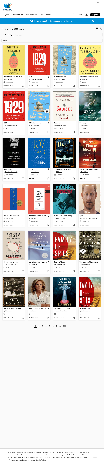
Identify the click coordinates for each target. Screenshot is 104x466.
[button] (77, 15)
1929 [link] (30, 77)
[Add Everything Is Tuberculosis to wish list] (23, 86)
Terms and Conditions (43, 452)
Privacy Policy (59, 452)
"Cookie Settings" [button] (36, 458)
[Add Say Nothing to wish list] (23, 178)
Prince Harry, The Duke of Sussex (90, 218)
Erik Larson (59, 172)
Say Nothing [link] (7, 169)
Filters (5, 41)
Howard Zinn (34, 218)
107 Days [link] (32, 169)
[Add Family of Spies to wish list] (73, 271)
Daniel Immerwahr (10, 265)
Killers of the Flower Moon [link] (89, 169)
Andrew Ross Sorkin (36, 79)
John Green (8, 79)
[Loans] (86, 15)
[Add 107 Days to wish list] (48, 178)
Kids (41, 15)
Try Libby (33, 21)
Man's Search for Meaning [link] (63, 216)
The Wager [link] (83, 123)
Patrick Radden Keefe (11, 172)
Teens (48, 15)
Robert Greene (9, 218)
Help (98, 3)
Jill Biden (33, 311)
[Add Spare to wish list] (99, 225)
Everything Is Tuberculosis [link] (12, 77)
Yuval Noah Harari (61, 125)
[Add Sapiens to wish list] (73, 132)
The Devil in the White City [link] (63, 169)
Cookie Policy (40, 460)
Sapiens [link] (57, 123)
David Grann (84, 125)
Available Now (31, 15)
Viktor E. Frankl (60, 218)
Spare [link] (81, 216)
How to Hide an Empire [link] (11, 262)
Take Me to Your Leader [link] (62, 308)
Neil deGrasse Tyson (61, 311)
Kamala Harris (35, 172)
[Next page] (70, 326)
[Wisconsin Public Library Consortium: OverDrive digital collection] (7, 7)
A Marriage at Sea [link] (60, 77)
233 (64, 326)
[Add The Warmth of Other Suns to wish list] (99, 271)
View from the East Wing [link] (37, 308)
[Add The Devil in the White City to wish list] (73, 178)
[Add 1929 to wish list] (48, 86)
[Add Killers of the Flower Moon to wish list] (99, 178)
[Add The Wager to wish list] (99, 132)
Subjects (6, 15)
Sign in (95, 15)
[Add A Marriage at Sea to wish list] (73, 86)
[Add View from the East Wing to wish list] (48, 318)
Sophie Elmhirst (60, 79)
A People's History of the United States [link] (38, 216)
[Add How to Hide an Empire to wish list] (23, 271)
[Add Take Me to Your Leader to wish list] (73, 318)
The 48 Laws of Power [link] (11, 216)
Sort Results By (7, 35)
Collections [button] (16, 15)
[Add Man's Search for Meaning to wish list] (73, 225)
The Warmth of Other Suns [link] (89, 262)
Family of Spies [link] (59, 262)
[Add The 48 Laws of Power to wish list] (23, 225)
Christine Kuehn (60, 265)
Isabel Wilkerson (85, 265)
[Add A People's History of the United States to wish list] (48, 225)
